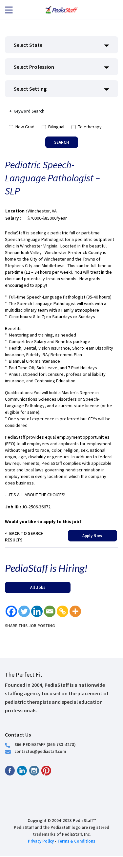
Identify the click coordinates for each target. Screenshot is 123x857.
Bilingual (56, 127)
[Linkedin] (37, 611)
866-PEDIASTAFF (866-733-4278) (45, 744)
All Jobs (37, 587)
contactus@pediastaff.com (40, 751)
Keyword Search (28, 111)
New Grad (24, 127)
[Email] (49, 611)
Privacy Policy (41, 841)
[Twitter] (24, 611)
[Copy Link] (62, 611)
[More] (75, 611)
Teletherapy (90, 127)
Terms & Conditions (76, 841)
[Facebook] (11, 611)
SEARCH (61, 142)
